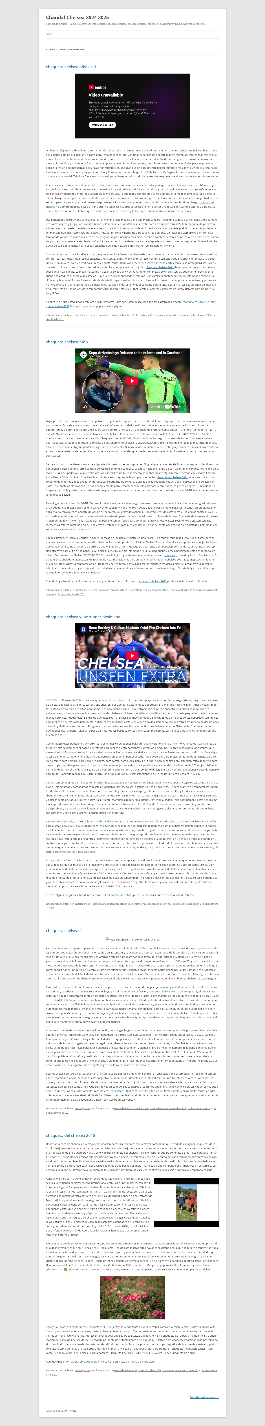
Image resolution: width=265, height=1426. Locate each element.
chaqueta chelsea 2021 (160, 267)
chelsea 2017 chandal (198, 1108)
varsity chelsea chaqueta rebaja (186, 315)
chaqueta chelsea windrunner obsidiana (83, 616)
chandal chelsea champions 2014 (131, 1108)
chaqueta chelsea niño (67, 342)
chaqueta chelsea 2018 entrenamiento (134, 589)
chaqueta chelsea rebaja (155, 315)
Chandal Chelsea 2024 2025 (77, 17)
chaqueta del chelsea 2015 (170, 589)
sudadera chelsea (96, 1361)
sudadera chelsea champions (129, 903)
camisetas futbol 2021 (124, 1091)
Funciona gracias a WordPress (61, 1410)
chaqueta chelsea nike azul (71, 66)
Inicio (49, 34)
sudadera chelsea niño (158, 903)
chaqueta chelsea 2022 (196, 302)
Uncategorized (82, 315)
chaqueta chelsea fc (64, 930)
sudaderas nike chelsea (183, 903)
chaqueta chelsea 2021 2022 (166, 991)
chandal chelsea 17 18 (125, 1370)
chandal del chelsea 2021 (172, 477)
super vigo (170, 555)
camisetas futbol (121, 895)
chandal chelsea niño (149, 1370)
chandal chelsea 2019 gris (127, 315)
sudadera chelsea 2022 (153, 581)
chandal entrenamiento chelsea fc (168, 1108)
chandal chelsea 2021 (106, 821)
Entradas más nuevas (204, 1397)
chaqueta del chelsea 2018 (70, 1135)
